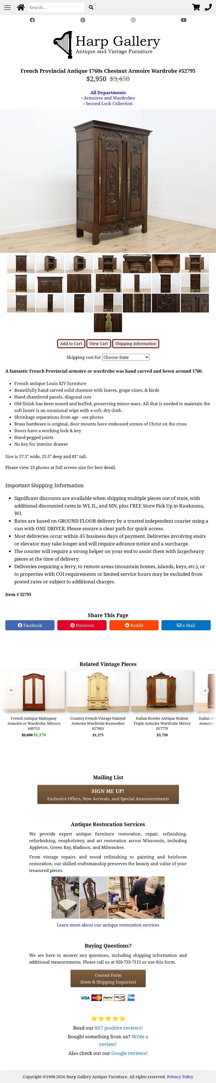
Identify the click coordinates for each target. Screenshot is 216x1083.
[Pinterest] (82, 20)
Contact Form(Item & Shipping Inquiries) (108, 978)
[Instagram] (133, 20)
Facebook (32, 625)
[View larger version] (108, 180)
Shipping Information (135, 343)
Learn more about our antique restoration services (108, 925)
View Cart (98, 343)
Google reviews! (129, 1053)
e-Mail (188, 625)
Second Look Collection (109, 103)
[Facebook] (32, 20)
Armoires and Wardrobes (109, 98)
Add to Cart (71, 343)
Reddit (136, 625)
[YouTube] (184, 20)
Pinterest (84, 625)
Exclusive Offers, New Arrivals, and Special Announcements (108, 794)
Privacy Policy (180, 1076)
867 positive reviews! (119, 1028)
